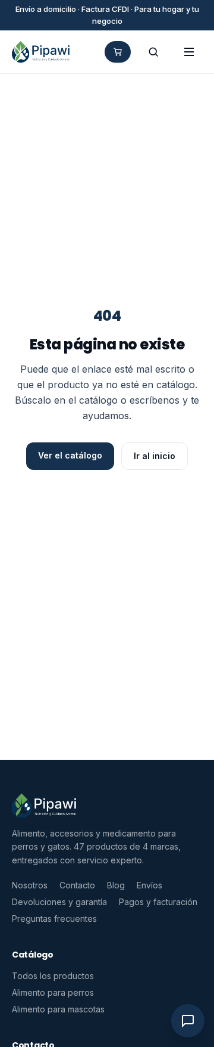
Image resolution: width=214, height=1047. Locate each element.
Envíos (149, 885)
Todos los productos (53, 976)
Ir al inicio (154, 456)
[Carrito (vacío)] (118, 52)
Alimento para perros (53, 992)
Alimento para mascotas (58, 1009)
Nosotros (30, 885)
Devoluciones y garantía (59, 902)
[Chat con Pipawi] (187, 1020)
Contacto (77, 885)
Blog (116, 885)
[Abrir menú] (189, 52)
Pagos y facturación (158, 902)
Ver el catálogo (70, 455)
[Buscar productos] (153, 52)
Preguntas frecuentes (54, 918)
